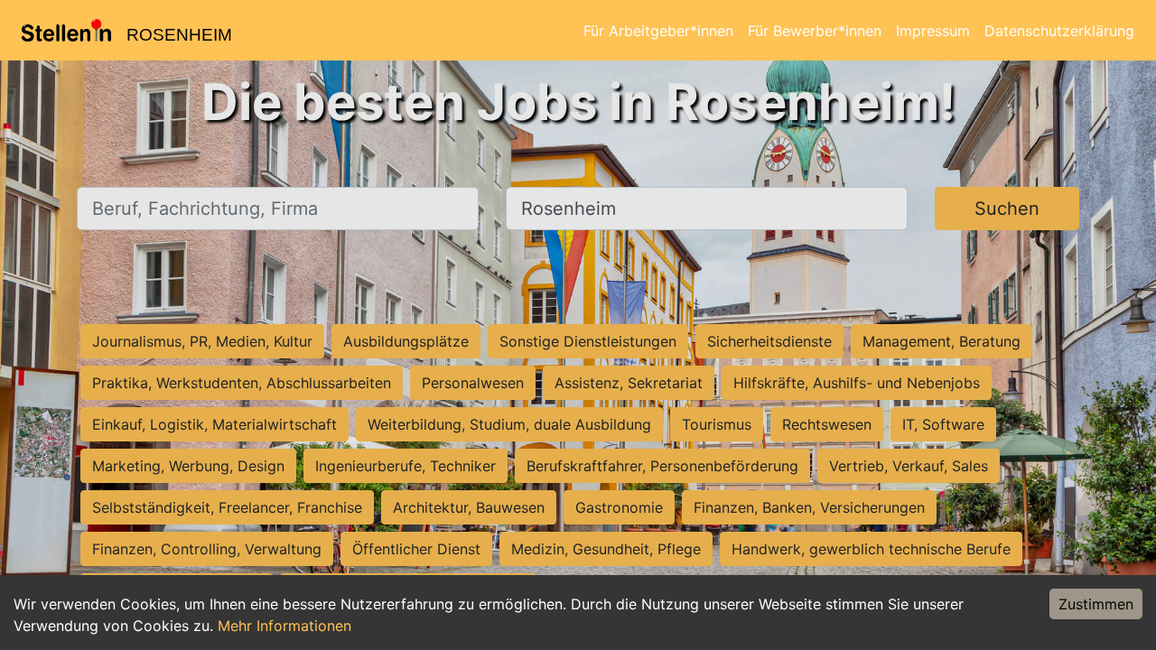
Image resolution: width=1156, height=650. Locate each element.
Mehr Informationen (284, 626)
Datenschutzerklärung (1059, 31)
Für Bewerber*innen (814, 31)
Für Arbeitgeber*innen (658, 31)
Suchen (1006, 208)
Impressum (933, 31)
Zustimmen (1095, 604)
